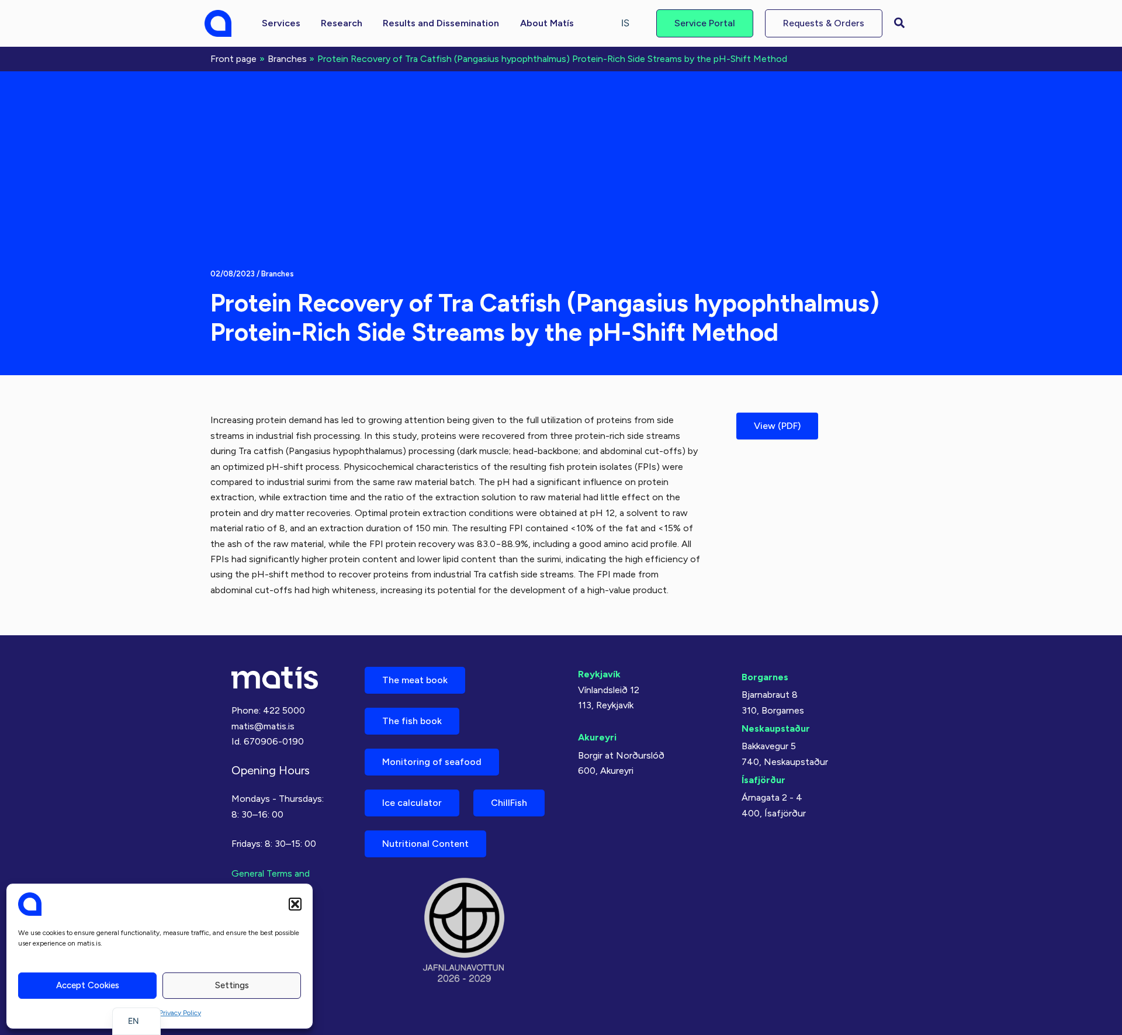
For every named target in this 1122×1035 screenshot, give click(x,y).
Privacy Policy (180, 1013)
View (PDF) (777, 425)
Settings (232, 985)
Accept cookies (87, 985)
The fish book (412, 720)
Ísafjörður (763, 779)
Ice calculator (412, 802)
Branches (277, 273)
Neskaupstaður (776, 728)
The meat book (415, 680)
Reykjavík (599, 674)
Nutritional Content (425, 843)
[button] (295, 904)
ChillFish (509, 802)
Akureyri (597, 737)
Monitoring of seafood (432, 761)
